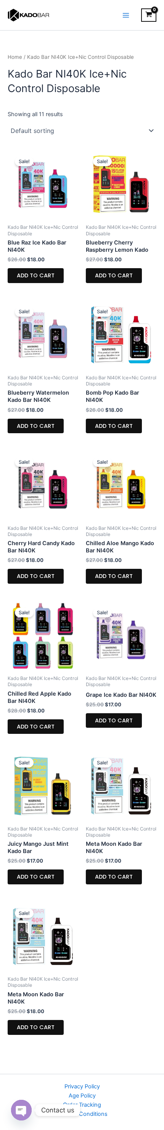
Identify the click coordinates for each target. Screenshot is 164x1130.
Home (15, 57)
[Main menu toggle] (125, 15)
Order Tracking (82, 1104)
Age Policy (82, 1095)
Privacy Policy (82, 1086)
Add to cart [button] (36, 275)
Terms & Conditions (82, 1114)
